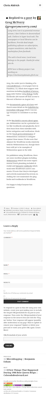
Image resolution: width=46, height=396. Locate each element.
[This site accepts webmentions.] (17, 385)
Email (6, 274)
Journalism (15, 210)
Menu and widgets (40, 7)
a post (28, 18)
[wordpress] (34, 214)
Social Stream (28, 210)
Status (8, 208)
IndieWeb (9, 210)
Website (7, 282)
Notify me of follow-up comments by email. (18, 293)
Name (6, 265)
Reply (21, 210)
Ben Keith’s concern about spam (25, 120)
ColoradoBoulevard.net (13, 212)
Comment (8, 237)
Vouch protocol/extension (22, 134)
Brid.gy (29, 94)
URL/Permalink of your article (15, 335)
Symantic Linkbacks (24, 166)
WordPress (37, 210)
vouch (5, 214)
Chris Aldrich (11, 5)
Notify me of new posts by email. (15, 298)
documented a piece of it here (22, 104)
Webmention (12, 160)
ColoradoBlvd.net (14, 86)
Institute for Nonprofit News (30, 212)
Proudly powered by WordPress (14, 381)
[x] (36, 214)
